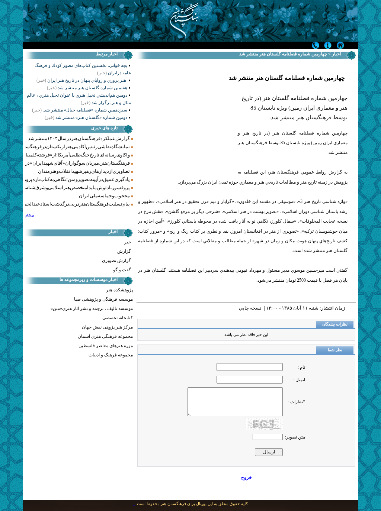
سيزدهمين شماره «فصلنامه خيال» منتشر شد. (79, 110)
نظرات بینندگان (335, 324)
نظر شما (335, 350)
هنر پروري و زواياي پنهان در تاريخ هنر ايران (81, 80)
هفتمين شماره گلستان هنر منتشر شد (87, 87)
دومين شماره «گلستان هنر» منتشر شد (86, 117)
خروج (246, 477)
